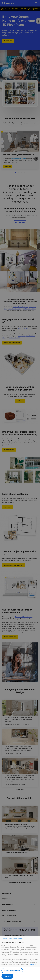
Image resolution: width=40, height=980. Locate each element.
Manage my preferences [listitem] (12, 970)
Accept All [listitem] (7, 976)
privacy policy (33, 964)
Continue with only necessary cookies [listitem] (12, 938)
